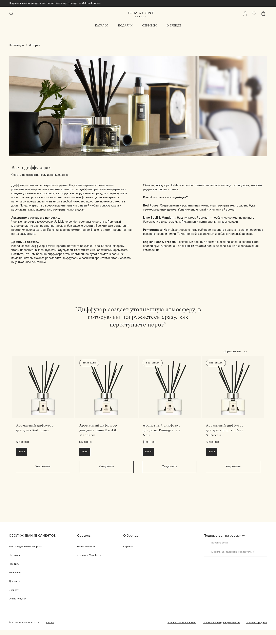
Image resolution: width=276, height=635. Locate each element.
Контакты (14, 555)
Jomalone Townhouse (89, 555)
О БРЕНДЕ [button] (173, 25)
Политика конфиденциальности (221, 622)
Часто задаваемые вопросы (25, 546)
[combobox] (236, 352)
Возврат (13, 590)
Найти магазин (86, 546)
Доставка (14, 581)
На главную (16, 45)
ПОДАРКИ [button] (125, 25)
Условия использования (181, 622)
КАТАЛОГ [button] (101, 25)
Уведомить (43, 466)
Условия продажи (256, 622)
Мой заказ (15, 573)
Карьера (128, 546)
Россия (50, 622)
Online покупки (17, 599)
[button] (245, 351)
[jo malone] (140, 14)
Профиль (14, 564)
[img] (245, 13)
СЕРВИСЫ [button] (149, 25)
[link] (43, 387)
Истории (34, 45)
